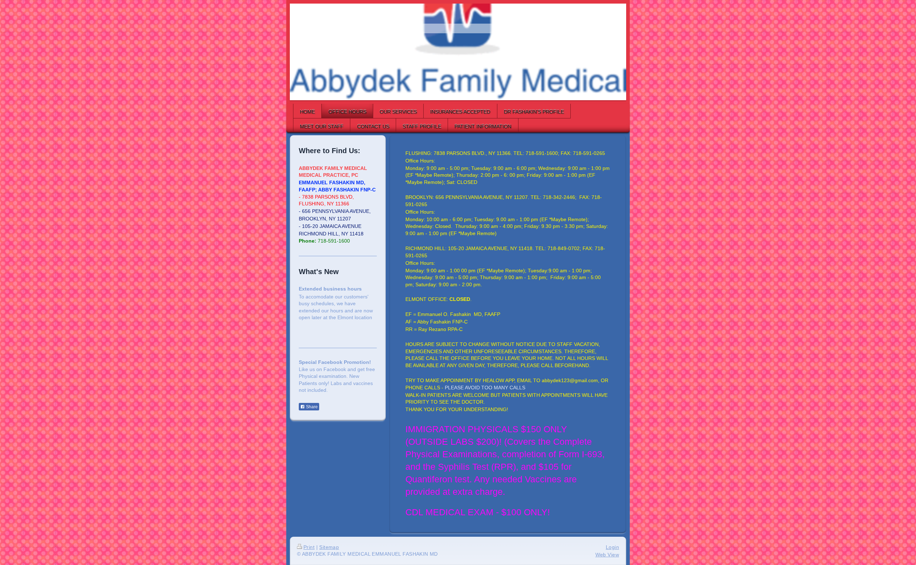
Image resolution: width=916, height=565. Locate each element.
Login (612, 547)
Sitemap (329, 547)
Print (309, 547)
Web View (607, 554)
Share (311, 406)
